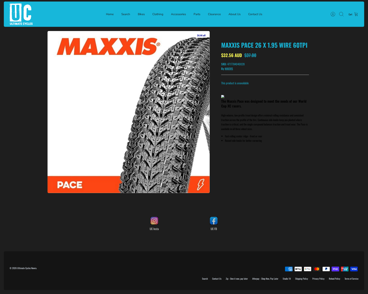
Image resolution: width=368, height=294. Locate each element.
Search (125, 14)
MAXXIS (229, 68)
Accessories (178, 14)
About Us (234, 14)
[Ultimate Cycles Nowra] (21, 14)
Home (110, 14)
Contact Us (255, 14)
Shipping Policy (301, 278)
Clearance (214, 14)
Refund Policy (334, 278)
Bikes (141, 14)
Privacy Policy (318, 278)
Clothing (157, 14)
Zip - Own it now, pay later (237, 278)
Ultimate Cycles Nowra (26, 268)
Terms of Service (351, 278)
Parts (197, 14)
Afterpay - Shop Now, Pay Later (265, 278)
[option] (129, 112)
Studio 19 (287, 278)
